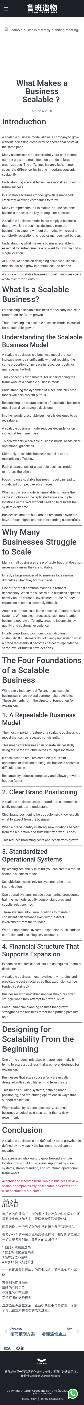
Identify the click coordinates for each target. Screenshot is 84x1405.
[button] (18, 1348)
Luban (10, 261)
